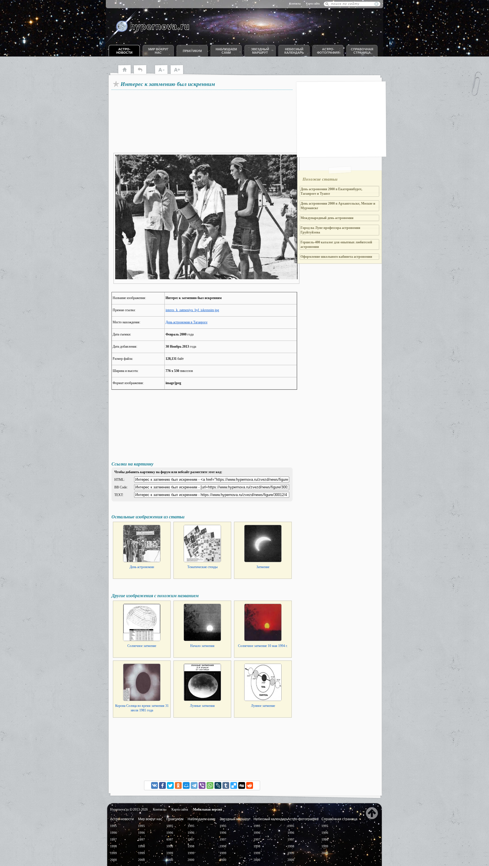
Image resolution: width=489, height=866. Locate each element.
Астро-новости (124, 50)
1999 (113, 853)
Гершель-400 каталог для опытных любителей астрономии (336, 244)
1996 (113, 832)
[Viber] (202, 785)
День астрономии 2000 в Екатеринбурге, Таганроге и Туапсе (331, 191)
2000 (113, 859)
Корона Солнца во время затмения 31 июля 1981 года (142, 708)
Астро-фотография (328, 50)
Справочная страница (362, 50)
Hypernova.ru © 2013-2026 (129, 809)
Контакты (295, 3)
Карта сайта (312, 3)
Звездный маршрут (260, 50)
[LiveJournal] (218, 785)
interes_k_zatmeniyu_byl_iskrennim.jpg (192, 310)
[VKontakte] (154, 785)
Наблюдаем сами (226, 50)
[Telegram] (194, 785)
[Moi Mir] (186, 785)
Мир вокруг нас (158, 50)
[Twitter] (170, 785)
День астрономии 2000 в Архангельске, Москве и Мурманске (338, 206)
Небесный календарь (294, 50)
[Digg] (241, 785)
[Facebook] (162, 785)
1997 (113, 839)
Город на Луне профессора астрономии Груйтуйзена (330, 230)
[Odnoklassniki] (178, 785)
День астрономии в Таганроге (186, 322)
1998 (113, 846)
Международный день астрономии (327, 218)
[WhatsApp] (210, 785)
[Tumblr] (225, 785)
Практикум (192, 51)
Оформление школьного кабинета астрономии (336, 257)
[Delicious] (233, 785)
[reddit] (249, 785)
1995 (113, 826)
